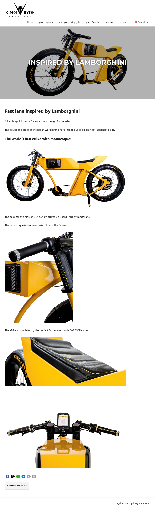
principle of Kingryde (69, 22)
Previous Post (18, 485)
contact (124, 22)
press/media (92, 22)
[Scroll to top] (149, 501)
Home (30, 22)
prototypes (45, 22)
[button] (7, 476)
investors (109, 22)
